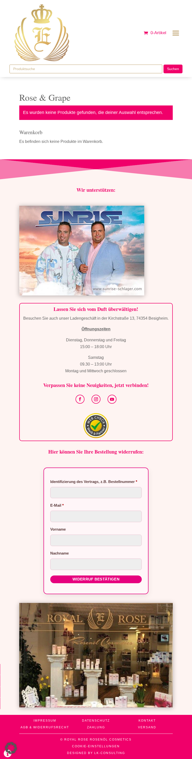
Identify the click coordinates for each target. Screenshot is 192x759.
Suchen (173, 69)
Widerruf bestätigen (96, 579)
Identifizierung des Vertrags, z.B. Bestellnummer (93, 481)
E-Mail (57, 505)
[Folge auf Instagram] (96, 399)
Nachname (60, 553)
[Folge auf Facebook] (80, 399)
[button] (11, 748)
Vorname (58, 529)
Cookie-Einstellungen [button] (96, 746)
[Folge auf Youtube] (112, 399)
